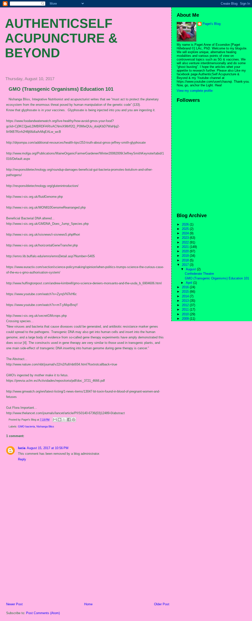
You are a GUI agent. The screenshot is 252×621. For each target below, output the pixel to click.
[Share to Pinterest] (73, 419)
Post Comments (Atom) (43, 613)
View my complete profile (195, 90)
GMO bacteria (26, 426)
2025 (186, 229)
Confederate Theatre (199, 273)
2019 (186, 255)
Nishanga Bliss (45, 426)
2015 (186, 291)
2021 (186, 247)
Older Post (161, 604)
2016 (186, 287)
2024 (186, 233)
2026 (186, 224)
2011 (186, 309)
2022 (186, 242)
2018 (186, 260)
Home (88, 604)
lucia (21, 448)
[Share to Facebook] (68, 419)
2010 (186, 314)
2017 (186, 265)
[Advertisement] (38, 567)
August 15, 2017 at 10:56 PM (47, 448)
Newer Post (14, 604)
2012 (186, 305)
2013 (186, 301)
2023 (186, 238)
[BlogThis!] (59, 419)
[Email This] (54, 419)
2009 (186, 318)
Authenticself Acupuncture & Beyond (61, 38)
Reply (22, 459)
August (191, 269)
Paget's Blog (211, 24)
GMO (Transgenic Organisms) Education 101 (61, 89)
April (189, 283)
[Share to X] (64, 419)
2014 (186, 296)
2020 (186, 251)
